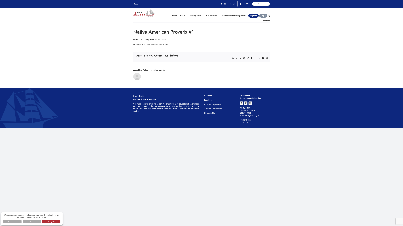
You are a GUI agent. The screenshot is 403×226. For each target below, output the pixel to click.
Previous (266, 21)
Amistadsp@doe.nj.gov (249, 115)
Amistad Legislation (212, 104)
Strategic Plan (210, 113)
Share (136, 4)
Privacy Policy (245, 120)
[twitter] (245, 103)
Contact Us (208, 96)
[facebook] (241, 103)
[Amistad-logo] (144, 10)
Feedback (208, 100)
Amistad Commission (213, 109)
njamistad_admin (140, 44)
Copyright (244, 122)
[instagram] (250, 103)
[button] (269, 16)
